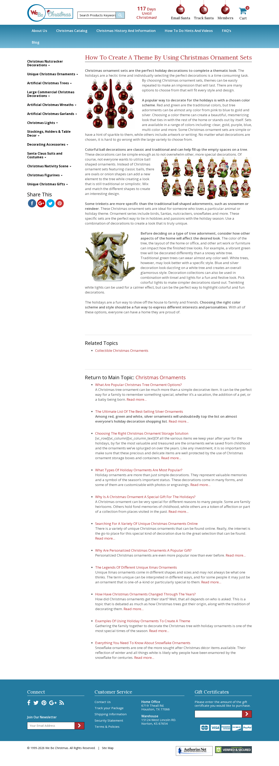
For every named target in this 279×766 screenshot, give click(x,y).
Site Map (108, 748)
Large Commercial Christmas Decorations (50, 94)
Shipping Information (111, 714)
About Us (39, 30)
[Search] (120, 15)
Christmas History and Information (126, 30)
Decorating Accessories (46, 144)
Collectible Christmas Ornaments (121, 350)
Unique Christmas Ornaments (51, 74)
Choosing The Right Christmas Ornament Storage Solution (141, 433)
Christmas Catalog (71, 30)
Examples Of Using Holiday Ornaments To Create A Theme (142, 621)
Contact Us (103, 702)
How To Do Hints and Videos (189, 30)
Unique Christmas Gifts (46, 184)
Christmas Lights (41, 123)
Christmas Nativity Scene (48, 166)
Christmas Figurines (43, 175)
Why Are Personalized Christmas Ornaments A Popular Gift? (143, 550)
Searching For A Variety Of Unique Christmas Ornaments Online (146, 523)
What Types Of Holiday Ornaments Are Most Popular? (138, 470)
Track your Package (109, 708)
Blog (35, 42)
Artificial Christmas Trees (48, 83)
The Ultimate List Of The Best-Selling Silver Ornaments (139, 411)
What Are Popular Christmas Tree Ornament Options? (138, 384)
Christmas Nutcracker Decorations (45, 63)
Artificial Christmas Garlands (51, 114)
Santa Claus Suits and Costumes (44, 155)
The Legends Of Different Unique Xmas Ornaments (136, 567)
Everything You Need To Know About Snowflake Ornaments (142, 642)
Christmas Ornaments (161, 377)
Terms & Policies (107, 726)
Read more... (136, 399)
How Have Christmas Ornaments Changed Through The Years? (145, 594)
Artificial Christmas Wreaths (50, 105)
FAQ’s (226, 30)
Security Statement (109, 720)
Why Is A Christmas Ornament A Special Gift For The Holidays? (145, 496)
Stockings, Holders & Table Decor (49, 133)
